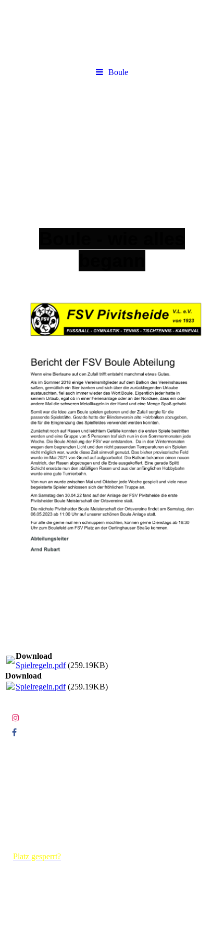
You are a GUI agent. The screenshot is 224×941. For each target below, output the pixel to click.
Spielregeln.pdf (41, 665)
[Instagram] (14, 717)
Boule (118, 72)
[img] (112, 142)
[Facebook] (13, 732)
